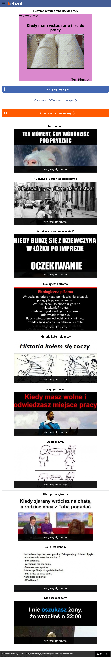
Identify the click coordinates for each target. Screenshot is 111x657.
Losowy (57, 100)
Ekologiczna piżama (55, 283)
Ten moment (55, 126)
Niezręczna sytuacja (55, 494)
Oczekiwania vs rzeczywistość (55, 231)
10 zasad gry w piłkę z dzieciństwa (55, 178)
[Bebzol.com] (15, 3)
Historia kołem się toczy (55, 336)
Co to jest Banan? (55, 546)
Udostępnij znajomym (57, 89)
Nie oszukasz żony (55, 597)
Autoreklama (55, 441)
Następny (69, 100)
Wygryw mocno (55, 389)
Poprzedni (42, 100)
